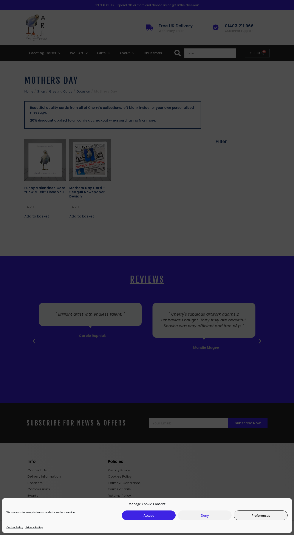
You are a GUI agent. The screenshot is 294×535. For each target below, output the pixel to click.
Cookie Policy (14, 527)
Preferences (261, 515)
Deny (205, 515)
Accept (149, 515)
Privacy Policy (34, 527)
